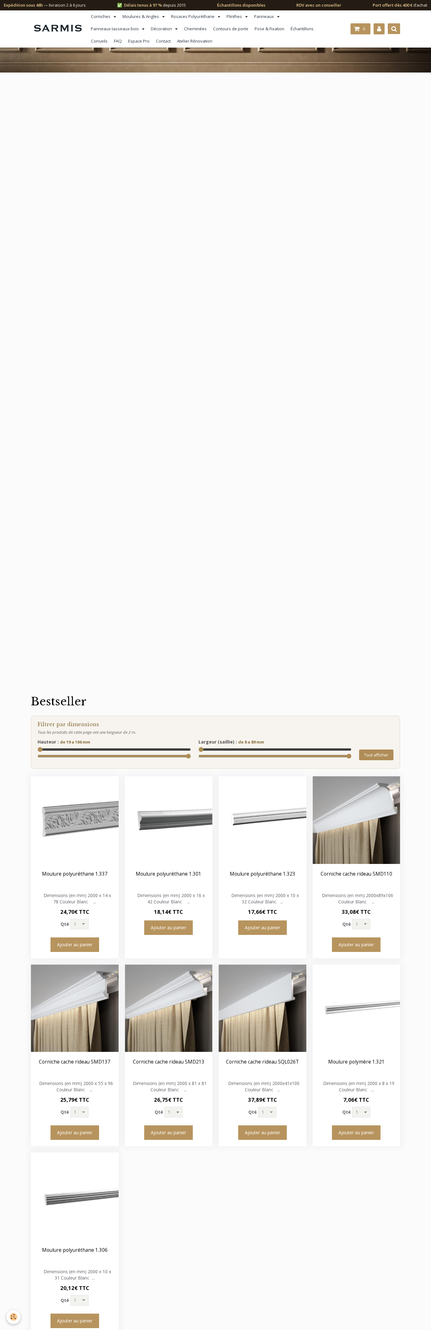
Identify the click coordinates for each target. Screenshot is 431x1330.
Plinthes (235, 16)
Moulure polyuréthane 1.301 (168, 874)
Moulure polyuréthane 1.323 (262, 874)
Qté (65, 924)
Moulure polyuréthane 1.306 (75, 1250)
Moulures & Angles (141, 16)
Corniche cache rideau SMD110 (356, 874)
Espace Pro (139, 41)
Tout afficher (376, 755)
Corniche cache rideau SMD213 (168, 1062)
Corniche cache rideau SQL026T (262, 1062)
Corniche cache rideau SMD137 (74, 1062)
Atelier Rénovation (194, 41)
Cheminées (195, 29)
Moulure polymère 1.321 (356, 1062)
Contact (163, 41)
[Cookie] (13, 1317)
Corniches (101, 16)
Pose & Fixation (269, 29)
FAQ (118, 41)
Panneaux (264, 16)
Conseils (99, 41)
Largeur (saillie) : (231, 742)
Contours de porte (230, 29)
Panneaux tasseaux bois (115, 29)
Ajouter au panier (74, 945)
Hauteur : (64, 742)
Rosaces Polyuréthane (193, 16)
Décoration (162, 29)
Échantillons (302, 29)
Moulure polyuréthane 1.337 (75, 874)
